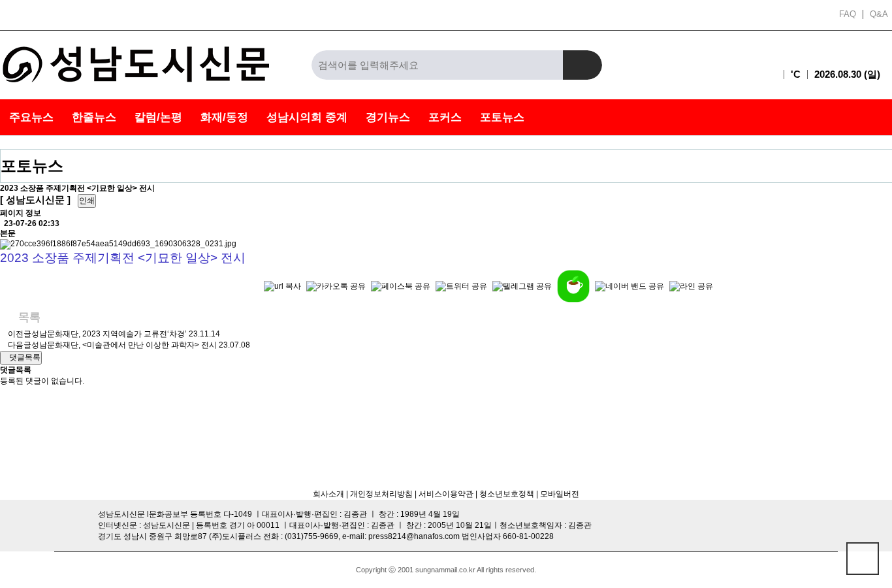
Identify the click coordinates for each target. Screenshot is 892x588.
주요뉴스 (31, 117)
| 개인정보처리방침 (378, 493)
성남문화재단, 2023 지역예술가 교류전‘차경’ (109, 333)
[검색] (582, 65)
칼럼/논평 (158, 117)
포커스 (445, 117)
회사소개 (328, 493)
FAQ (847, 14)
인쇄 (87, 200)
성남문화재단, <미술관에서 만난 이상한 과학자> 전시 (124, 345)
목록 (27, 317)
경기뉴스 (388, 117)
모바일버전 (559, 493)
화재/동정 (224, 117)
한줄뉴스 (94, 117)
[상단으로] (862, 558)
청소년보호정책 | (508, 493)
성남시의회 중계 (306, 117)
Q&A (879, 14)
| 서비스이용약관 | (445, 493)
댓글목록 (23, 357)
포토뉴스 (502, 117)
